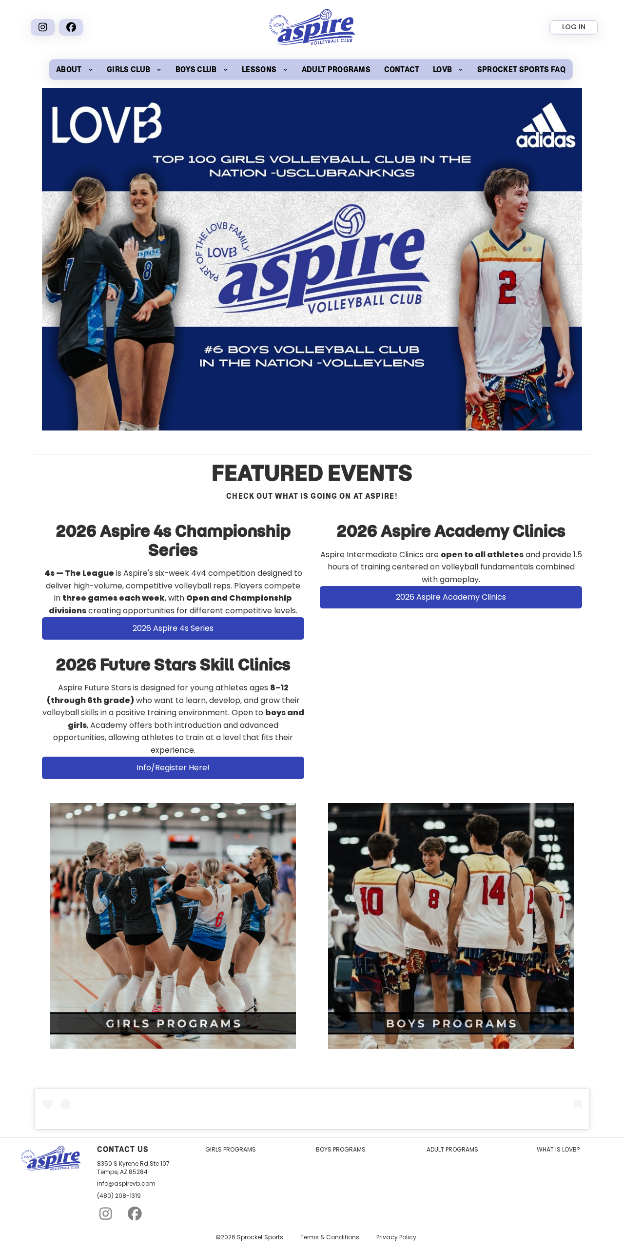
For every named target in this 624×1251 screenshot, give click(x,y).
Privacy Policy (396, 1237)
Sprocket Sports (260, 1237)
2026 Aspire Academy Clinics (451, 597)
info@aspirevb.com (126, 1184)
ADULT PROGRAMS (452, 1149)
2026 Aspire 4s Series (173, 628)
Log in (573, 27)
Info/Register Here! (173, 767)
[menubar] (310, 69)
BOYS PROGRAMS (341, 1149)
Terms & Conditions (329, 1237)
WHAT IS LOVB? (558, 1149)
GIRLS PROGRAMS (230, 1149)
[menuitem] (74, 69)
